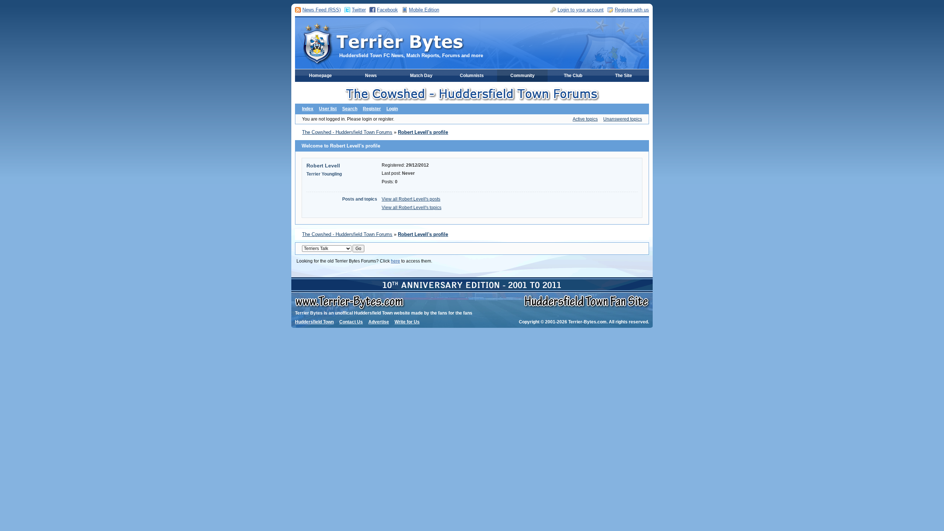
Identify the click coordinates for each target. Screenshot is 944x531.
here (395, 261)
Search (349, 108)
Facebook (387, 10)
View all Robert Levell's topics (411, 207)
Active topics (585, 119)
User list (328, 108)
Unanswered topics (622, 119)
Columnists (472, 75)
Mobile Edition (424, 10)
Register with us (632, 10)
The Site (623, 75)
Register (372, 108)
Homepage (320, 75)
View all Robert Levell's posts (411, 199)
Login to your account (581, 10)
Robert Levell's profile (423, 132)
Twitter (359, 10)
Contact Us (351, 321)
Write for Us (407, 321)
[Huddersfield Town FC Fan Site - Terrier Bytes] (383, 43)
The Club (573, 75)
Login (392, 108)
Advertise (378, 321)
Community (522, 75)
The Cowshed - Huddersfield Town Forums (347, 132)
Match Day (421, 75)
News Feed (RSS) (321, 10)
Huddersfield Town (314, 321)
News (371, 75)
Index (307, 108)
